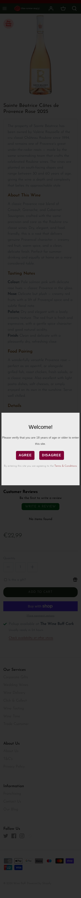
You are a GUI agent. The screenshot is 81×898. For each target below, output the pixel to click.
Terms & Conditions (65, 466)
